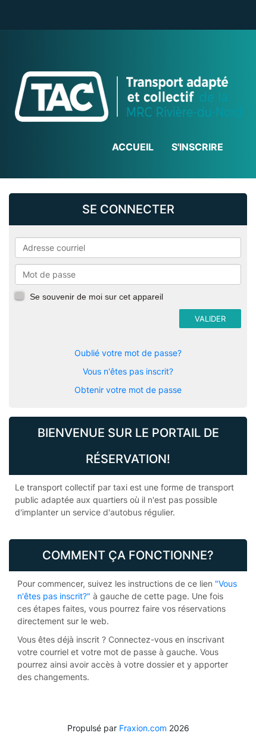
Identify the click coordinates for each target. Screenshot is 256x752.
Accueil (133, 147)
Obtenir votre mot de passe (128, 390)
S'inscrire (197, 147)
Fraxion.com (143, 728)
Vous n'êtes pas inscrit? (128, 371)
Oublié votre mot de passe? (128, 353)
